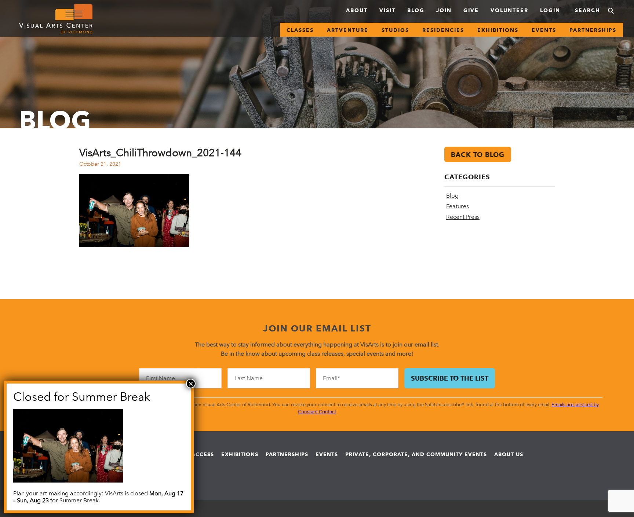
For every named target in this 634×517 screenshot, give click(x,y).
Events (544, 30)
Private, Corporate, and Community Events (416, 454)
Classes (300, 30)
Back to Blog (477, 154)
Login (550, 10)
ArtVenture (347, 30)
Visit (387, 10)
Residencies (443, 30)
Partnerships (592, 30)
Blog (416, 10)
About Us (508, 454)
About (357, 10)
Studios (395, 30)
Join (444, 10)
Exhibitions (497, 30)
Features (457, 206)
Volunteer (509, 10)
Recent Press (463, 216)
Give (471, 10)
